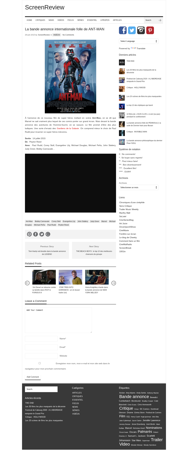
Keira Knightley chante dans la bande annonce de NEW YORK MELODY (96, 290)
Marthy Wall (124, 213)
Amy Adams (130, 393)
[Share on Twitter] (41, 235)
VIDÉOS (60, 20)
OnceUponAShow (127, 227)
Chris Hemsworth (144, 405)
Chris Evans (132, 405)
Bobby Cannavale (42, 221)
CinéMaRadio (125, 244)
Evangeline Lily (69, 221)
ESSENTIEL (92, 20)
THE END (130, 61)
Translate (141, 48)
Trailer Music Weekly (129, 209)
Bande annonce (134, 396)
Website (63, 356)
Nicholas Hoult (139, 428)
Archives (123, 183)
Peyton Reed (63, 225)
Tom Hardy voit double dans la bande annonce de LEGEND (47, 252)
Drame (130, 412)
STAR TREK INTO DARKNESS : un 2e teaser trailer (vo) (69, 290)
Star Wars (136, 440)
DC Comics (145, 409)
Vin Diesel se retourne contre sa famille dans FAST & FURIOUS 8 (44, 290)
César (136, 409)
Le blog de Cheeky (128, 237)
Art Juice (123, 223)
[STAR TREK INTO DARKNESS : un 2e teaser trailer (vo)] (70, 277)
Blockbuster (136, 401)
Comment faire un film (129, 241)
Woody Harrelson (150, 445)
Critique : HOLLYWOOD (136, 88)
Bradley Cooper (147, 401)
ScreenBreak (125, 248)
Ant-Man (29, 221)
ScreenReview (44, 35)
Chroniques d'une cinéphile (132, 202)
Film (122, 416)
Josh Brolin (150, 424)
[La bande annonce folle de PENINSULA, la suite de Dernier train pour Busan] (122, 124)
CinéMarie (124, 230)
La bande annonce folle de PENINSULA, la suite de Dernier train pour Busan (144, 124)
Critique (126, 408)
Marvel (104, 221)
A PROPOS (104, 20)
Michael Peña (39, 225)
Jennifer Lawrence (151, 420)
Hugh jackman (146, 417)
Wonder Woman (136, 445)
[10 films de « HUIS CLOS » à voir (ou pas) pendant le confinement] (122, 115)
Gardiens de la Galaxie (68, 128)
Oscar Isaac (123, 432)
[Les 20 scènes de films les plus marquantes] (122, 98)
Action (122, 393)
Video (124, 444)
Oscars (133, 432)
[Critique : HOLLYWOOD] (122, 89)
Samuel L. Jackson (137, 436)
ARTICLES (117, 20)
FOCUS (71, 20)
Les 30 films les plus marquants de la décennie (141, 71)
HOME (29, 20)
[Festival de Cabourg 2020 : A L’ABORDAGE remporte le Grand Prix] (122, 80)
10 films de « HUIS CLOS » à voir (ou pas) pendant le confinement (143, 115)
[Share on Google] (48, 235)
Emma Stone (139, 413)
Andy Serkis (141, 393)
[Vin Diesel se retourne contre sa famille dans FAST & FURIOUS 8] (44, 277)
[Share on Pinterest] (29, 235)
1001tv (122, 251)
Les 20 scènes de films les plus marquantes (144, 96)
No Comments (68, 35)
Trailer (157, 439)
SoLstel (122, 216)
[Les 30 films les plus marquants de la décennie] (122, 71)
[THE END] (122, 62)
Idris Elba (155, 417)
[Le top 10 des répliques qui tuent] (122, 107)
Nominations (154, 427)
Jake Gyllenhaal (125, 420)
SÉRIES (80, 20)
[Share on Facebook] (35, 235)
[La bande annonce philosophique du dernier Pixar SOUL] (122, 142)
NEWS (51, 20)
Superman (146, 440)
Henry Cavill (135, 417)
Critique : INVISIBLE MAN (137, 132)
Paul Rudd (51, 225)
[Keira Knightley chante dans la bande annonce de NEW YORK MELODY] (97, 277)
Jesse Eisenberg (138, 424)
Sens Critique (125, 206)
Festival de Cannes (153, 413)
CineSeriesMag (126, 220)
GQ (128, 416)
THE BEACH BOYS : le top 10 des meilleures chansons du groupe (94, 252)
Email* (63, 347)
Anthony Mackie (153, 393)
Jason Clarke (136, 420)
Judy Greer (94, 221)
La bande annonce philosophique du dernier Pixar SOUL (144, 142)
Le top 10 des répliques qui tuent (140, 105)
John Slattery (83, 221)
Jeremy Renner (124, 424)
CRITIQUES (40, 20)
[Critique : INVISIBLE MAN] (122, 133)
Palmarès (145, 431)
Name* (63, 338)
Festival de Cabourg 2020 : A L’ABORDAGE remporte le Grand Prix (144, 80)
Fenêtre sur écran (127, 234)
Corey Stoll (56, 221)
